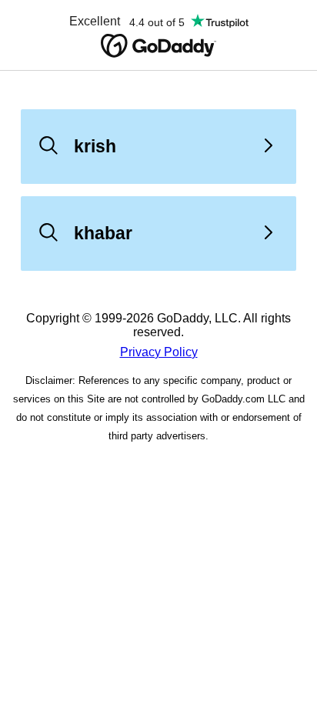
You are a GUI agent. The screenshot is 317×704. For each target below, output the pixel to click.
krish (95, 146)
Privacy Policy (159, 352)
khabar (103, 233)
